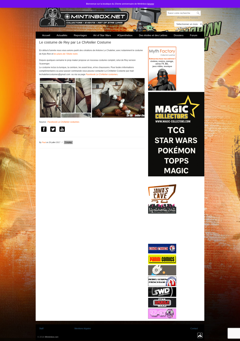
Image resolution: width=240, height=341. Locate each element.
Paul (44, 142)
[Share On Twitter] (52, 129)
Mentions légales (82, 328)
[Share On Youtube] (62, 129)
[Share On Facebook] (43, 129)
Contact (194, 328)
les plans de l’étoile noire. (66, 54)
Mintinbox (84, 14)
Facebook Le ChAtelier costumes (102, 74)
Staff (41, 328)
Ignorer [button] (150, 4)
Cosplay (68, 142)
